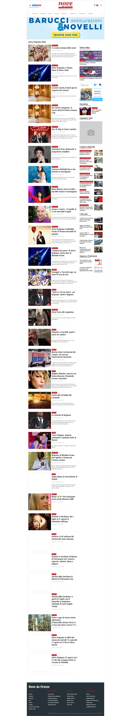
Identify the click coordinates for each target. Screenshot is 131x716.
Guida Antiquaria (52, 704)
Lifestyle (64, 13)
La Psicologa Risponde (53, 700)
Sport (50, 13)
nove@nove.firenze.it (91, 706)
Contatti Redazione (90, 696)
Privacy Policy (89, 702)
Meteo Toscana (70, 702)
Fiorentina (82, 13)
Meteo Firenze (70, 700)
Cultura (56, 13)
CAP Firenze (69, 704)
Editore (87, 694)
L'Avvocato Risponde (52, 698)
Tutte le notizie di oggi (34, 706)
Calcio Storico (51, 694)
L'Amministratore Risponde (54, 696)
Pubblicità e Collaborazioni (92, 700)
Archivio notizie (32, 709)
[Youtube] (97, 5)
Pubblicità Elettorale (91, 704)
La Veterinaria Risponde (53, 702)
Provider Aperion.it (90, 698)
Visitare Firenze (70, 696)
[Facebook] (95, 5)
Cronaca (35, 13)
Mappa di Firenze (71, 698)
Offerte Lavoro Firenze (72, 694)
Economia (43, 13)
